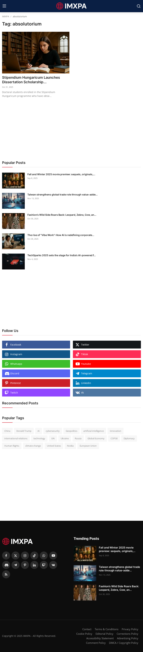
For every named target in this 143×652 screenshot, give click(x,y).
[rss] (6, 574)
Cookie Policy (84, 633)
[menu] (4, 6)
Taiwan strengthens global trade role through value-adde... (62, 194)
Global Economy (96, 438)
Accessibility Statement (100, 638)
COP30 (114, 438)
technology (39, 438)
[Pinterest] (25, 565)
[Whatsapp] (44, 555)
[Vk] (53, 565)
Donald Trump (23, 430)
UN (53, 438)
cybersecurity (53, 430)
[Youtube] (53, 555)
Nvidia (70, 445)
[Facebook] (6, 555)
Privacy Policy (130, 629)
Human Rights (11, 445)
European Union (88, 445)
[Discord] (6, 565)
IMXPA (5, 16)
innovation (115, 430)
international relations (15, 438)
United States (54, 445)
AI (38, 430)
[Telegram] (16, 565)
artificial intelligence (93, 430)
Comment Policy (96, 642)
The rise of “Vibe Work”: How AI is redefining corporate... (60, 235)
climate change (33, 445)
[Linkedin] (34, 565)
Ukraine (65, 438)
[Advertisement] (71, 127)
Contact (86, 629)
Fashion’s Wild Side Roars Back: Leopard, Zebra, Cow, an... (61, 214)
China (7, 430)
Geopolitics (71, 430)
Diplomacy (129, 438)
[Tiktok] (34, 555)
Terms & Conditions (106, 629)
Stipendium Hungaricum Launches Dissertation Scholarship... (31, 79)
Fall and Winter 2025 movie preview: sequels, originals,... (61, 174)
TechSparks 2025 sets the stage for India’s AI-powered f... (61, 255)
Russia (78, 438)
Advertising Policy (127, 638)
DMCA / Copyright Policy (123, 642)
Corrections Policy (127, 633)
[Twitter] (16, 555)
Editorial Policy (104, 633)
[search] (138, 6)
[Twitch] (44, 565)
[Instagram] (25, 555)
